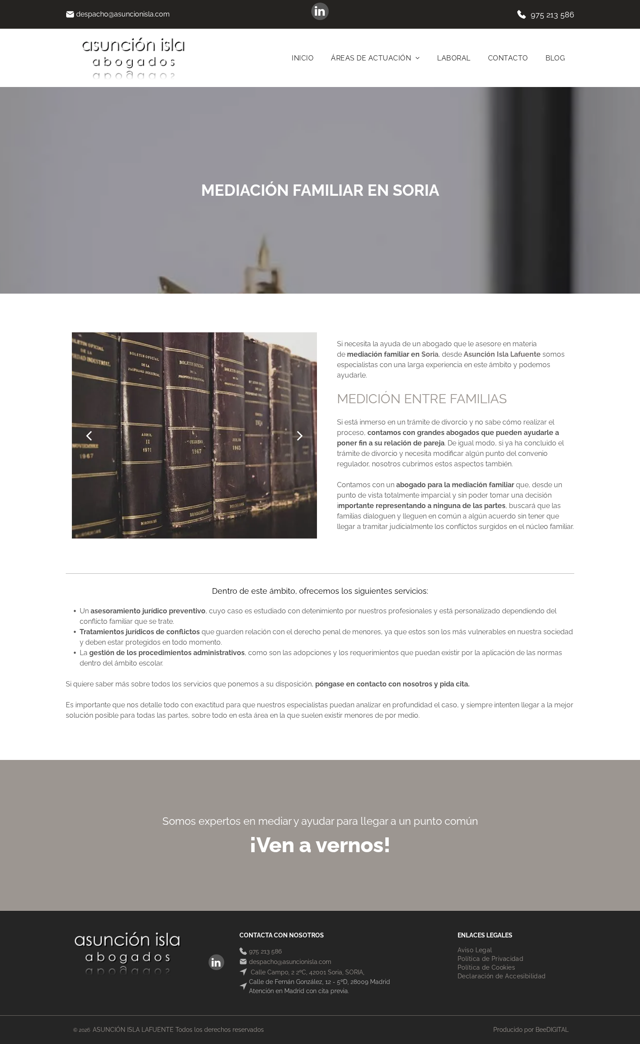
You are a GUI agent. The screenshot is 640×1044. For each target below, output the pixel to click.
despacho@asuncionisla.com (123, 14)
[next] (300, 435)
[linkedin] (320, 12)
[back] (89, 435)
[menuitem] (302, 58)
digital (557, 1029)
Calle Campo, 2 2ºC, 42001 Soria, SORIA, (306, 972)
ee (542, 1029)
